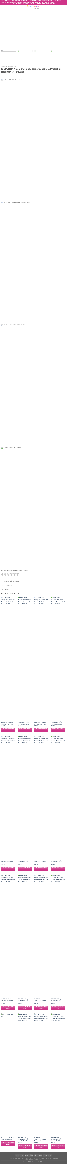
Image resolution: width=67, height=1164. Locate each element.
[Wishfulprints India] (33, 7)
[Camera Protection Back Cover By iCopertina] (8, 1074)
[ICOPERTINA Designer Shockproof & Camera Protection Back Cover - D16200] (8, 658)
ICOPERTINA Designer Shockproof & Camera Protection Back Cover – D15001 (57, 723)
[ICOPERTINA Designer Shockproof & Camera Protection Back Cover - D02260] (8, 797)
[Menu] (2, 7)
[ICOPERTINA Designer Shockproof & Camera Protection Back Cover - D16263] (41, 936)
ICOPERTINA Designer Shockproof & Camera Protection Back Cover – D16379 (40, 862)
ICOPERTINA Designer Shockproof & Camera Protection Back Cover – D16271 (57, 1140)
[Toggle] (2, 581)
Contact (15, 1158)
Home (3, 66)
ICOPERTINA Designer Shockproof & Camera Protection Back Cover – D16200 (7, 723)
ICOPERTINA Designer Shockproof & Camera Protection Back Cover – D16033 (7, 1001)
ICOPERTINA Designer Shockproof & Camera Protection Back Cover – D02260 (7, 862)
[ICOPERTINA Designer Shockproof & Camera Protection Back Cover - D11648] (41, 1074)
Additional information (11, 581)
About (10, 1158)
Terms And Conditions (51, 1158)
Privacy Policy (40, 1158)
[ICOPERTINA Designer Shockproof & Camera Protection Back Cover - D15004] (25, 936)
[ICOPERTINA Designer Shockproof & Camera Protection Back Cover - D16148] (25, 1074)
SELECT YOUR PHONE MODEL (8, 730)
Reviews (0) (8, 585)
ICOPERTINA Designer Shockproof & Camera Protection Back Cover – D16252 (24, 862)
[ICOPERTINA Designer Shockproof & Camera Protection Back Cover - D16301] (58, 936)
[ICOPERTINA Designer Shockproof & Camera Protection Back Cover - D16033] (8, 936)
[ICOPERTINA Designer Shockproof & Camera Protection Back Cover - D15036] (25, 658)
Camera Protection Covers (33, 1159)
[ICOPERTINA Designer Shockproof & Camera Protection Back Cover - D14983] (41, 658)
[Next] (62, 29)
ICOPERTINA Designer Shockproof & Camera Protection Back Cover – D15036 (24, 723)
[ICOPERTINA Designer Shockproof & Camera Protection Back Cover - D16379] (41, 797)
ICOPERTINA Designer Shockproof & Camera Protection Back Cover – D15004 (24, 1001)
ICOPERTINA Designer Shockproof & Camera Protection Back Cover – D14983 (40, 723)
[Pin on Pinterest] (14, 574)
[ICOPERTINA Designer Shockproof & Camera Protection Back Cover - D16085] (58, 797)
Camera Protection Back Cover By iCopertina (7, 1138)
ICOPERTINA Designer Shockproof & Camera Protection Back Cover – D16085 (57, 862)
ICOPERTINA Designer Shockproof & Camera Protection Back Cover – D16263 (40, 1001)
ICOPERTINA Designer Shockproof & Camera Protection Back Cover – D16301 (57, 1001)
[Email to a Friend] (11, 574)
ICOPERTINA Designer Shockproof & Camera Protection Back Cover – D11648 (40, 1140)
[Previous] (4, 29)
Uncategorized (11, 66)
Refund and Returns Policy (26, 1158)
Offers (6, 589)
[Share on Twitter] (8, 574)
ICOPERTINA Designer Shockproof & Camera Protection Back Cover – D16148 (24, 1140)
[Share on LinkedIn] (17, 574)
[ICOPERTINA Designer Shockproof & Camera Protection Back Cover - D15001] (58, 658)
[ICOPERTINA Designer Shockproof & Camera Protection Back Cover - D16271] (58, 1074)
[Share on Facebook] (5, 574)
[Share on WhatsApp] (2, 574)
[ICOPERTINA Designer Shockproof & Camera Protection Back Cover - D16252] (25, 797)
